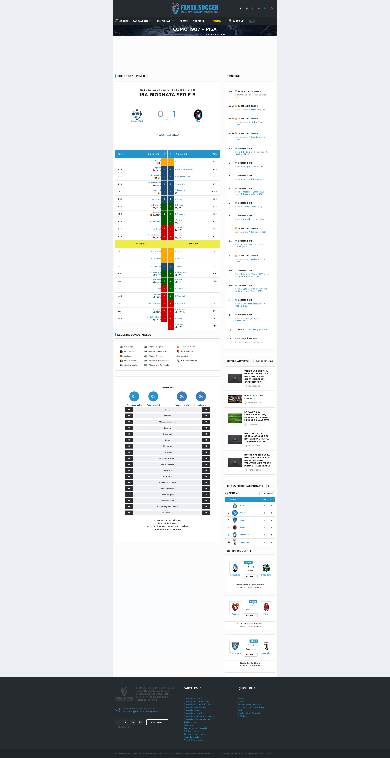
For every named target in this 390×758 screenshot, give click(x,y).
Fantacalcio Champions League (199, 716)
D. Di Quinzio (181, 272)
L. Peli (158, 288)
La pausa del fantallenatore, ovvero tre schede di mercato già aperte (257, 416)
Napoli (242, 512)
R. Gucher (179, 205)
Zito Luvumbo (154, 303)
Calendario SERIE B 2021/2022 (189, 34)
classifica (267, 493)
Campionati (163, 21)
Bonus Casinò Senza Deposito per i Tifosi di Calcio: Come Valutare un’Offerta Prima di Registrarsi (257, 460)
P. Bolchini (156, 258)
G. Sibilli (179, 324)
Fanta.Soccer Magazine (249, 704)
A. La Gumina (154, 234)
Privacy (168, 753)
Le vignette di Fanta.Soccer (251, 707)
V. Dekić (178, 251)
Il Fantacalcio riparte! (253, 397)
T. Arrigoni (155, 212)
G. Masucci (180, 309)
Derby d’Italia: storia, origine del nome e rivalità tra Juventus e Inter (256, 437)
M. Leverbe (180, 184)
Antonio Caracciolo (184, 169)
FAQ (240, 710)
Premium (218, 21)
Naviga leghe (190, 722)
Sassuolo (266, 574)
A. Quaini (179, 288)
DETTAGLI (250, 576)
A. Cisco (179, 318)
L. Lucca (178, 234)
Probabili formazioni (194, 740)
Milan (242, 527)
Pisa (198, 121)
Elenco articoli (264, 361)
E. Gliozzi (156, 294)
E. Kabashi (156, 279)
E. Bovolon (155, 272)
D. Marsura (180, 303)
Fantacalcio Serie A (193, 698)
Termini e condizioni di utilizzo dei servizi (193, 753)
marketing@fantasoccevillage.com (141, 711)
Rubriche (199, 21)
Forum (183, 21)
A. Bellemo (155, 221)
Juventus (244, 542)
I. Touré (178, 220)
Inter (242, 505)
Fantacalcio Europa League (197, 719)
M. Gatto (156, 309)
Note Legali (157, 753)
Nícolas (178, 161)
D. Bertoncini (154, 182)
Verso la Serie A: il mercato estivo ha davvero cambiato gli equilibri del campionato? (256, 376)
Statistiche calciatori (194, 737)
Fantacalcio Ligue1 (192, 710)
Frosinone (235, 653)
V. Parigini (156, 205)
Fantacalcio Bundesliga (195, 707)
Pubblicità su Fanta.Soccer (251, 713)
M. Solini (157, 190)
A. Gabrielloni (154, 317)
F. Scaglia (168, 135)
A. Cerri (157, 229)
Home (167, 34)
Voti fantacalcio (191, 731)
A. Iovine (156, 199)
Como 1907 (137, 121)
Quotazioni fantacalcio (195, 734)
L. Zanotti (156, 251)
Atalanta (244, 534)
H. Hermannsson (182, 176)
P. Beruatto (180, 190)
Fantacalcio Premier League (197, 701)
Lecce (242, 520)
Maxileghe (188, 725)
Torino (235, 614)
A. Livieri (179, 258)
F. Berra (178, 266)
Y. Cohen (179, 227)
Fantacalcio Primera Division (198, 704)
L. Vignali (156, 167)
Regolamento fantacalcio (196, 728)
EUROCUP (238, 21)
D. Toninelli (155, 266)
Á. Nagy (178, 199)
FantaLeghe (140, 21)
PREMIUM (242, 716)
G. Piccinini (180, 296)
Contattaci (157, 722)
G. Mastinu (180, 214)
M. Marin (178, 279)
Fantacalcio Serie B (193, 713)
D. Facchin (156, 160)
